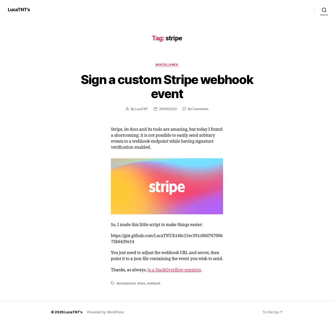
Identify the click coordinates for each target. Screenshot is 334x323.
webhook (153, 283)
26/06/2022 (168, 109)
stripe (141, 283)
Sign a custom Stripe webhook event (167, 86)
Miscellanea (167, 64)
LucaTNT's (19, 9)
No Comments (198, 109)
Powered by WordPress (105, 312)
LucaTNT (141, 109)
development (125, 283)
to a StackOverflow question (174, 270)
